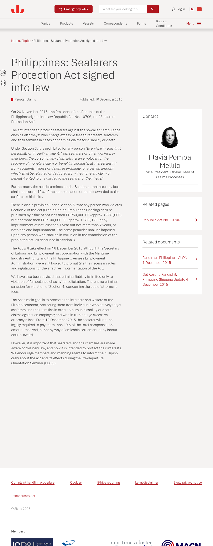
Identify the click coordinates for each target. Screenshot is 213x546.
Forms (141, 23)
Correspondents (115, 23)
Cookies (76, 482)
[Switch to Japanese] (191, 9)
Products (66, 23)
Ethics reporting (108, 482)
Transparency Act (23, 496)
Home (15, 41)
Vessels (88, 23)
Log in (181, 9)
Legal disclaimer (146, 482)
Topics (45, 23)
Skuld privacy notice (188, 482)
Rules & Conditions (164, 23)
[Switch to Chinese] (199, 9)
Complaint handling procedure (32, 482)
